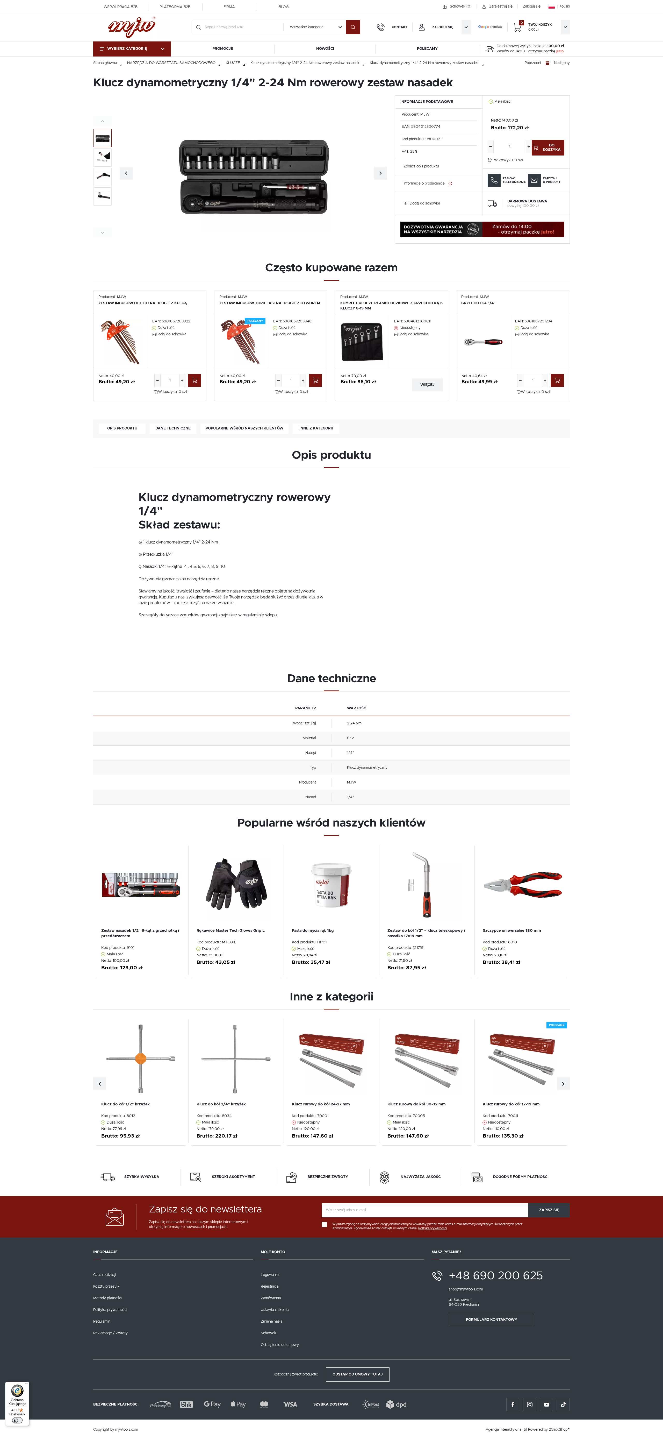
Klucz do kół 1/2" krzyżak (125, 1104)
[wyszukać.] (353, 27)
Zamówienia (271, 1298)
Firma (229, 7)
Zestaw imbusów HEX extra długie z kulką (142, 303)
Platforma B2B (175, 7)
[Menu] (26, 1385)
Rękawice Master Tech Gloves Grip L (231, 931)
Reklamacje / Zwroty (110, 1333)
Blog (284, 7)
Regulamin (101, 1321)
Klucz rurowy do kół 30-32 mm (416, 1104)
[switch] (17, 1420)
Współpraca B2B (121, 7)
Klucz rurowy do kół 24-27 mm (321, 1104)
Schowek (268, 1333)
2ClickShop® (559, 1429)
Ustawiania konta (275, 1310)
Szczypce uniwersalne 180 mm (512, 931)
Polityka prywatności (110, 1310)
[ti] (524, 1429)
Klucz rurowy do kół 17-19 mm (511, 1104)
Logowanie (270, 1275)
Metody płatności (107, 1298)
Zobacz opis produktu (421, 166)
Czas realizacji (104, 1275)
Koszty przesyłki (106, 1286)
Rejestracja (269, 1286)
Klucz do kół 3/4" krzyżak (221, 1104)
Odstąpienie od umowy (280, 1345)
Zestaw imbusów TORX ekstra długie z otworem (269, 303)
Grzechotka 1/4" (478, 303)
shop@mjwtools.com (466, 1289)
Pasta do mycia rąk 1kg (313, 931)
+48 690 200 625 (496, 1276)
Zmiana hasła (271, 1321)
